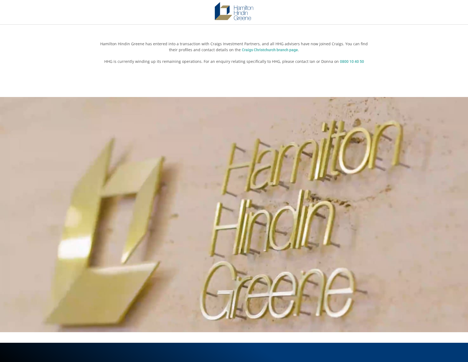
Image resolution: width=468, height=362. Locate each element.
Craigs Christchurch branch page (270, 50)
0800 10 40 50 (352, 61)
